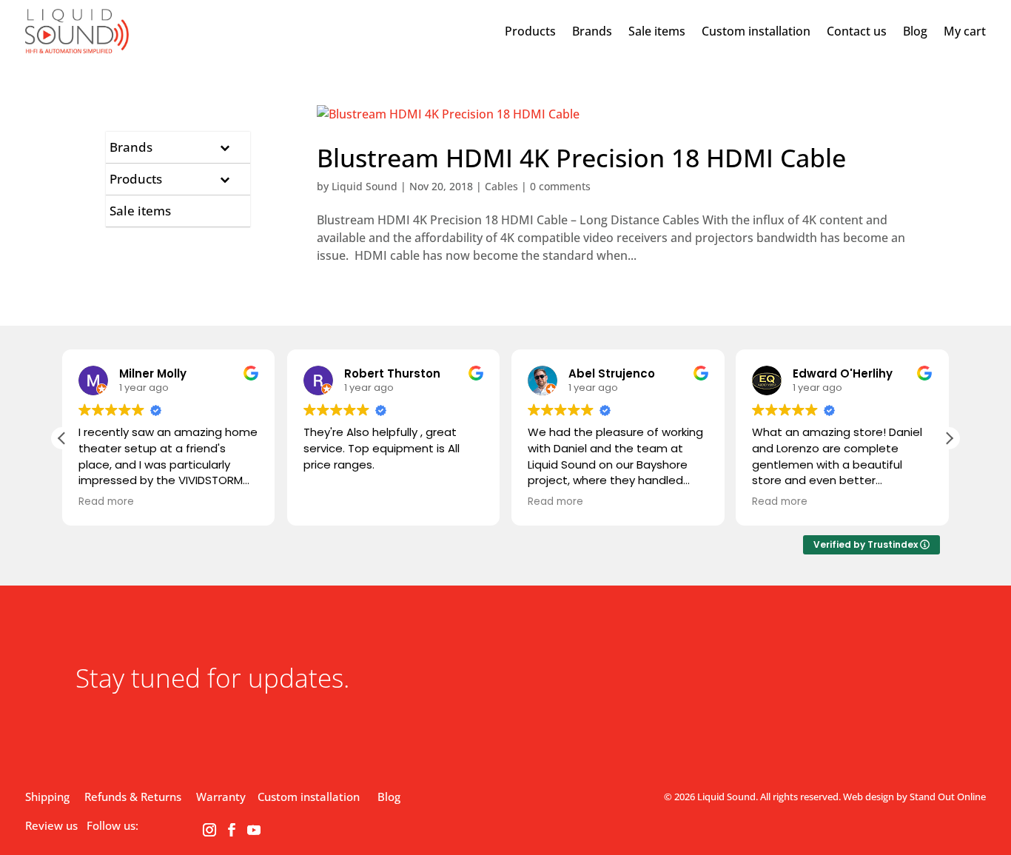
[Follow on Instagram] (209, 830)
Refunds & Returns (132, 796)
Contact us (857, 31)
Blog (915, 31)
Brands (592, 31)
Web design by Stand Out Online (914, 796)
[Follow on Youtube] (254, 830)
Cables (501, 186)
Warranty (221, 796)
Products (530, 31)
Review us (51, 825)
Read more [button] (106, 502)
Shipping (47, 796)
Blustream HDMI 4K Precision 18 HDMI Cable (581, 158)
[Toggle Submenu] (224, 147)
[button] (949, 438)
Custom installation (756, 31)
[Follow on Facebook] (231, 830)
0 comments (560, 186)
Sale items (656, 31)
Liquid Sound (364, 186)
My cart (965, 31)
